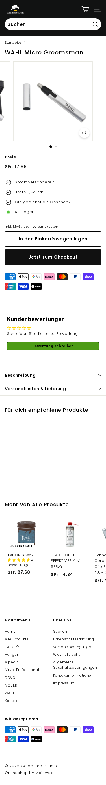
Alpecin (12, 662)
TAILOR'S (12, 646)
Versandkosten (45, 226)
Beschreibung (20, 375)
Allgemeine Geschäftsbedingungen (75, 665)
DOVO (10, 677)
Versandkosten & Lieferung (35, 389)
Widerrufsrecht (66, 654)
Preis (10, 157)
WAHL (10, 693)
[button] (19, 560)
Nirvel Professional (22, 669)
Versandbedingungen (73, 646)
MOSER (11, 685)
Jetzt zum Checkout (53, 257)
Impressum (64, 683)
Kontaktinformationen (73, 675)
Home (10, 631)
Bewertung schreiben (52, 346)
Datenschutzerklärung (73, 639)
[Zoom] (84, 133)
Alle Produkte (50, 504)
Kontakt (12, 700)
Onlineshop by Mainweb (29, 772)
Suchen (60, 631)
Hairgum (13, 654)
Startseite (13, 42)
